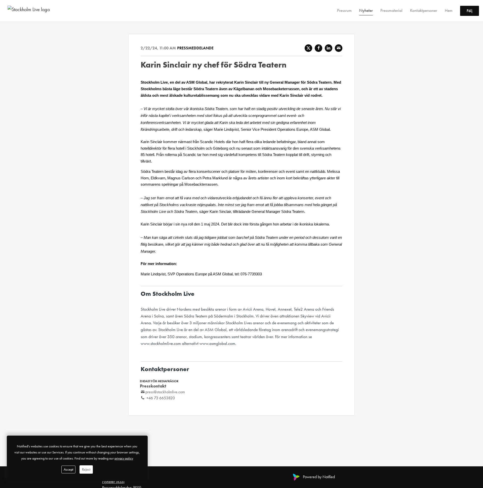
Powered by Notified (319, 476)
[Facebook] (318, 48)
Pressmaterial (391, 10)
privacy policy (123, 458)
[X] (308, 48)
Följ (469, 10)
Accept (68, 469)
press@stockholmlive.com (165, 392)
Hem (449, 10)
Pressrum (344, 10)
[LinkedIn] (328, 48)
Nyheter (366, 10)
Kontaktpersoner (423, 10)
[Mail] (338, 48)
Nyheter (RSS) (113, 481)
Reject (86, 469)
